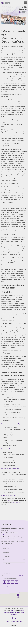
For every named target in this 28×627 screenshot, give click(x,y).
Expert (11, 610)
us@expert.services (16, 502)
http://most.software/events (9, 449)
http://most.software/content (9, 495)
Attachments (6, 573)
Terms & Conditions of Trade (11, 612)
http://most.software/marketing (10, 468)
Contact (7, 621)
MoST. (23, 610)
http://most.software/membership (10, 423)
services (9, 500)
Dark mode (19, 621)
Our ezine (13, 621)
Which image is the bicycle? (10, 578)
